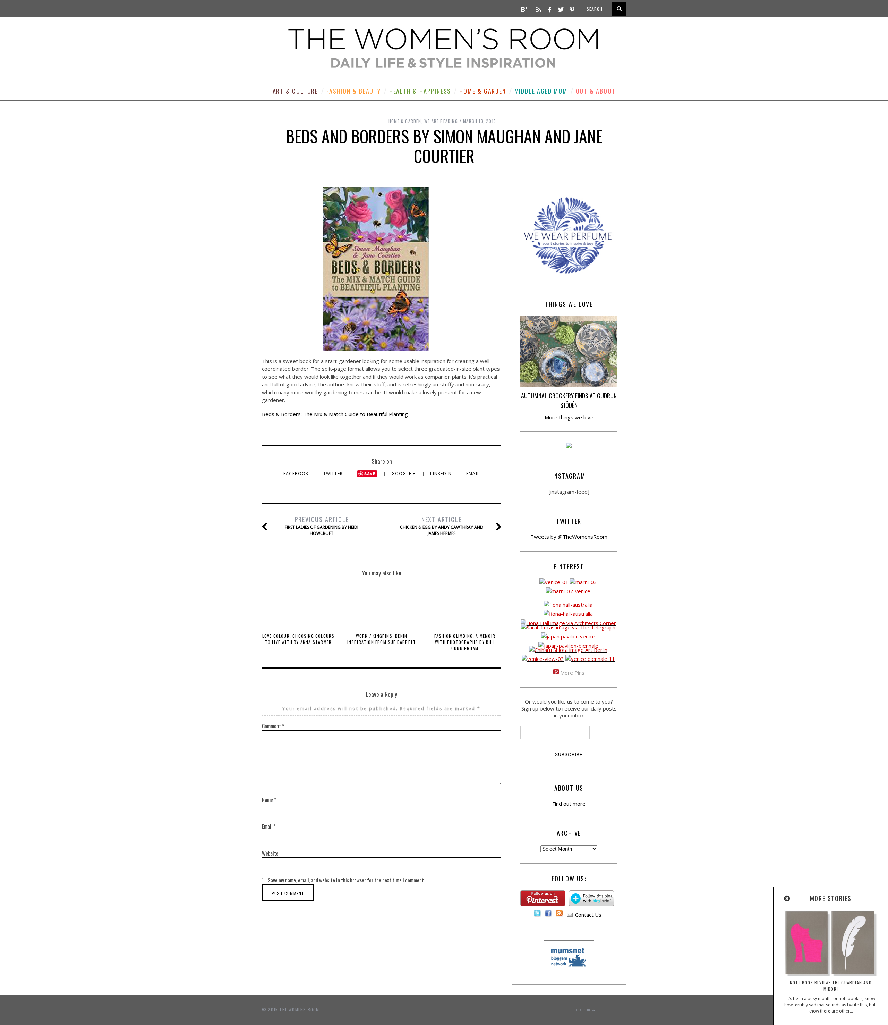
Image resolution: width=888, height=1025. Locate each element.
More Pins (572, 672)
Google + (404, 474)
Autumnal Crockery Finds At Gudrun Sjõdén (569, 400)
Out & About (596, 90)
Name (269, 799)
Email (473, 474)
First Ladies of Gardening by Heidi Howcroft (321, 525)
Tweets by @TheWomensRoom (568, 536)
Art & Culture (295, 90)
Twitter (333, 474)
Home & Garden (482, 90)
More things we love (569, 417)
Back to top (583, 1010)
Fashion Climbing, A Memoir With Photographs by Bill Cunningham (464, 642)
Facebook (296, 474)
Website (270, 853)
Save (370, 473)
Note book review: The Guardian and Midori (831, 986)
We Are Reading (441, 121)
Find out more (569, 803)
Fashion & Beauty (353, 90)
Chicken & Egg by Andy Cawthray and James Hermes (441, 525)
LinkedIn (441, 474)
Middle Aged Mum (540, 90)
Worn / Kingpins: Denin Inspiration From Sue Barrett (381, 639)
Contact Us (588, 914)
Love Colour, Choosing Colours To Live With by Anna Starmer (298, 639)
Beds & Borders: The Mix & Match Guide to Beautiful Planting (335, 414)
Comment (273, 726)
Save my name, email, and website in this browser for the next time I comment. (346, 880)
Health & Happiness (420, 90)
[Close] (787, 898)
